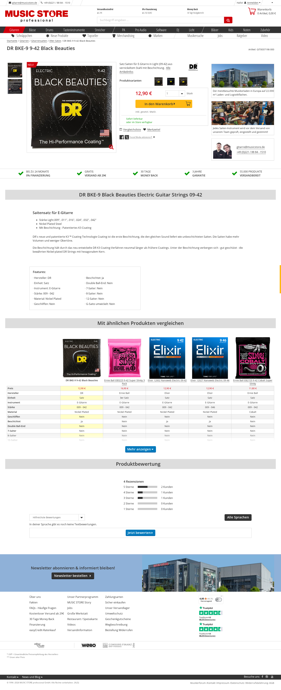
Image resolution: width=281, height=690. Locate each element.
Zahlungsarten (114, 597)
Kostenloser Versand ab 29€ (46, 613)
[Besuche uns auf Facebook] (262, 677)
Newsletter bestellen (70, 575)
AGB (272, 682)
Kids (230, 29)
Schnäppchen (24, 35)
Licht (191, 29)
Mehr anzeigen (139, 449)
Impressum (223, 682)
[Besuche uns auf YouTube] (272, 677)
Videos (71, 624)
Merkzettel (153, 129)
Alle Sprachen (238, 517)
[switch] (218, 600)
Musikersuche (196, 35)
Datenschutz (237, 682)
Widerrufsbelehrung (257, 682)
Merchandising (125, 35)
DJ (177, 29)
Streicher (100, 29)
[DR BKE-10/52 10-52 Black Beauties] (183, 81)
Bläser (214, 29)
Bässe (32, 29)
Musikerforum (198, 682)
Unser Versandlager (117, 608)
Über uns (35, 597)
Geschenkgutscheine (118, 619)
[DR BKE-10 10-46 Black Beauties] (170, 81)
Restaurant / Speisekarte (82, 619)
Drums (49, 29)
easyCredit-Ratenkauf (42, 630)
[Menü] (221, 597)
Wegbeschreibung (116, 624)
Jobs (220, 35)
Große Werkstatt (77, 613)
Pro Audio (140, 29)
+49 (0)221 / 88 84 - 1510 (251, 152)
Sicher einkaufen (115, 602)
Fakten (33, 602)
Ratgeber (242, 35)
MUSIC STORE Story (79, 602)
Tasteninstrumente (74, 29)
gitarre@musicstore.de (24, 2)
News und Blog (31, 677)
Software (161, 29)
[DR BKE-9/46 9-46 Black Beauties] (158, 81)
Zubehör (265, 29)
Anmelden (252, 2)
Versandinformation (79, 630)
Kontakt (11, 677)
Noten (246, 29)
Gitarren (14, 29)
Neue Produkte (59, 35)
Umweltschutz (114, 613)
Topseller (92, 35)
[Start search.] (228, 20)
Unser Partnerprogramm (82, 597)
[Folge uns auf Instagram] (267, 677)
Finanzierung (37, 624)
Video (264, 35)
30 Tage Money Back (41, 619)
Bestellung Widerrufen (119, 630)
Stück (190, 93)
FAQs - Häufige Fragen (42, 608)
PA (123, 29)
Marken (158, 35)
